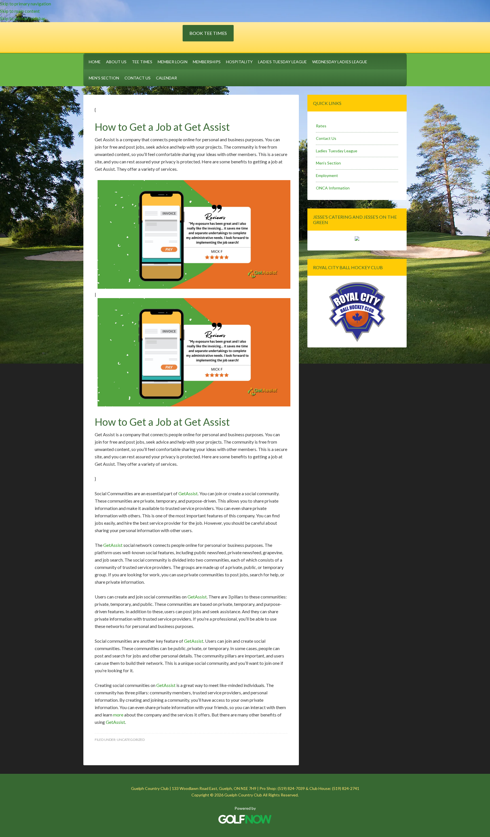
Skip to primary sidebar (22, 18)
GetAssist (188, 493)
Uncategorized (131, 739)
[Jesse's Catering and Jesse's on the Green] (357, 239)
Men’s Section (328, 163)
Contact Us (326, 138)
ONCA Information (333, 187)
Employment (327, 175)
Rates (321, 125)
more (118, 714)
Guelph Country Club (133, 36)
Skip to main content (20, 11)
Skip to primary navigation (25, 3)
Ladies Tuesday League (336, 150)
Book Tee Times (208, 33)
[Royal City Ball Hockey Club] (357, 341)
